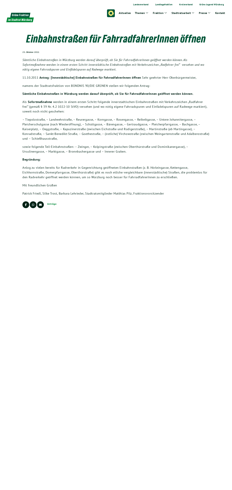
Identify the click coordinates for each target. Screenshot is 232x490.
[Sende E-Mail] (40, 204)
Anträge (51, 203)
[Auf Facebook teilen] (25, 204)
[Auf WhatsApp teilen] (33, 204)
